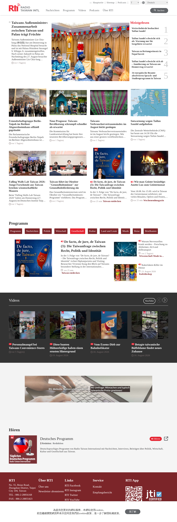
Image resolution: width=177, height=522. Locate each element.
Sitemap (111, 2)
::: (91, 2)
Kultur (92, 231)
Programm (15, 231)
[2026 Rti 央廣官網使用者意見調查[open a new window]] (88, 389)
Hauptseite (99, 2)
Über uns (43, 486)
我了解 (132, 511)
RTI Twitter (71, 494)
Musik (125, 231)
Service (98, 480)
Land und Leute (109, 231)
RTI (12, 480)
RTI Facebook (72, 485)
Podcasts (123, 2)
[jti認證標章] (155, 495)
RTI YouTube (72, 499)
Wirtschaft (61, 231)
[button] (164, 300)
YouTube (149, 301)
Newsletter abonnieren (51, 491)
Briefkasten (151, 231)
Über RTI (45, 480)
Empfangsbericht (102, 492)
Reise (137, 231)
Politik (47, 231)
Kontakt (97, 486)
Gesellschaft (77, 231)
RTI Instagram (73, 490)
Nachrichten (32, 231)
